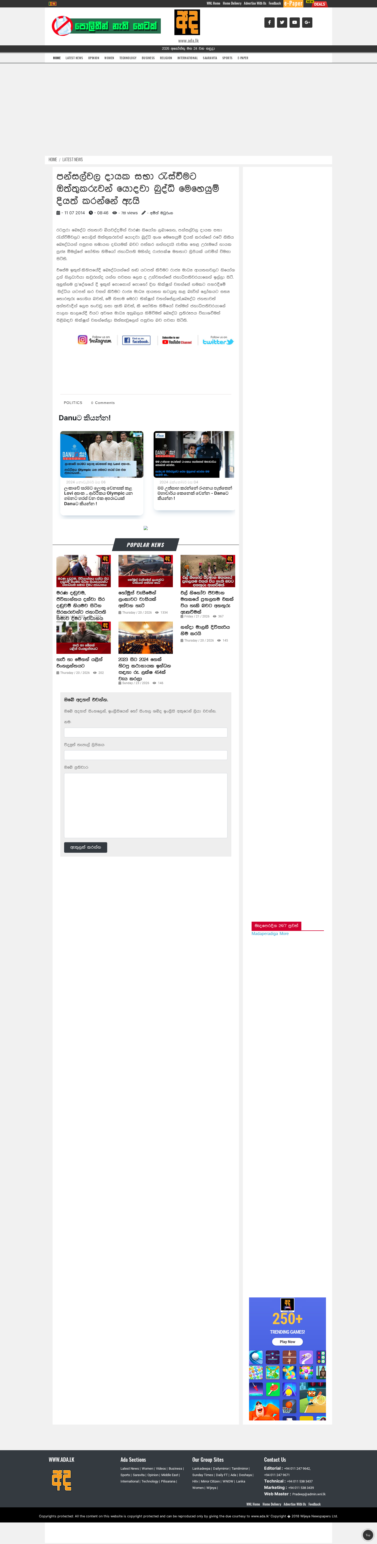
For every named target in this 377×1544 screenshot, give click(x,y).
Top (368, 1535)
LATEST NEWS (74, 58)
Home (53, 159)
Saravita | (139, 1475)
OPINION (94, 58)
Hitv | (196, 1481)
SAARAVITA (210, 58)
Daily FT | (222, 1475)
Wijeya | (212, 1488)
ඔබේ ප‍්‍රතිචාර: (76, 767)
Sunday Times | (203, 1475)
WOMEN (109, 58)
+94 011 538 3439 (301, 1488)
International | (130, 1481)
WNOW (228, 1481)
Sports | (126, 1475)
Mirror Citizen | (211, 1481)
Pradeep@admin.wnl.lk (309, 1494)
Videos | (161, 1468)
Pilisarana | (169, 1481)
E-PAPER (243, 58)
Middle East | (170, 1475)
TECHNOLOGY (128, 58)
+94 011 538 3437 (300, 1481)
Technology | (151, 1481)
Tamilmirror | (241, 1468)
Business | (176, 1468)
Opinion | (153, 1475)
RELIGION (166, 58)
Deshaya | (246, 1475)
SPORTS (227, 58)
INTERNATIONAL (187, 58)
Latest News (73, 159)
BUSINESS (148, 58)
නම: (67, 722)
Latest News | (131, 1468)
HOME (57, 57)
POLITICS (73, 403)
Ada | (234, 1475)
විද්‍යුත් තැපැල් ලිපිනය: (84, 745)
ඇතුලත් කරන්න (85, 847)
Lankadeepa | (202, 1468)
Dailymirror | (221, 1468)
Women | (148, 1468)
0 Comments (103, 403)
